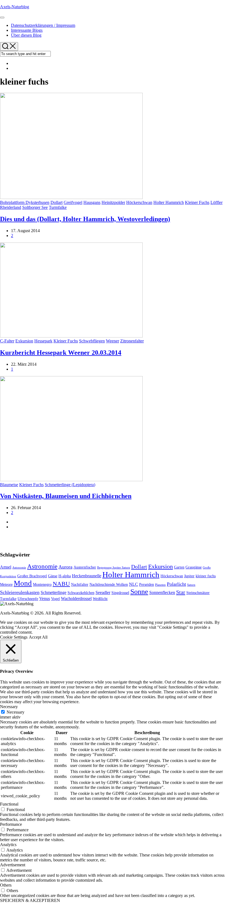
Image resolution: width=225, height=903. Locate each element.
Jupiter (189, 576)
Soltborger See (35, 207)
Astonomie (19, 567)
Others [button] (6, 885)
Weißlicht (100, 599)
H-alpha (64, 576)
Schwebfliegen (92, 341)
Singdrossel (120, 593)
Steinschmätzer (198, 593)
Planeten (160, 584)
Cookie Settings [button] (13, 637)
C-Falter (7, 341)
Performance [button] (11, 824)
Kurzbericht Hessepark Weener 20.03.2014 (60, 352)
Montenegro (42, 584)
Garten (179, 567)
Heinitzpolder (113, 202)
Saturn (191, 584)
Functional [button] (9, 804)
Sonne (139, 592)
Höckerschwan (139, 202)
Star (180, 592)
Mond (23, 583)
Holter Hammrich (168, 202)
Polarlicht (176, 584)
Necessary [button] (9, 706)
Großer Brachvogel (32, 576)
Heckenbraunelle (86, 575)
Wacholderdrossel (76, 598)
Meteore (6, 584)
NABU (61, 584)
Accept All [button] (38, 637)
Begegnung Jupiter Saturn (113, 567)
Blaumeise (9, 484)
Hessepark (43, 341)
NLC (133, 584)
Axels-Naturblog (14, 6)
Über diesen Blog (26, 35)
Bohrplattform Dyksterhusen (24, 202)
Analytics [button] (8, 844)
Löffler (216, 202)
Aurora (65, 567)
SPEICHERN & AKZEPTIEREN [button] (30, 900)
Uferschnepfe (28, 599)
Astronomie (42, 566)
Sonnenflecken (162, 592)
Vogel (55, 599)
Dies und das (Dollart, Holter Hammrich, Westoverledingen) (85, 219)
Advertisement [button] (12, 864)
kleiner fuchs (206, 576)
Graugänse (193, 567)
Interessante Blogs (27, 30)
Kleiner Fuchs (197, 202)
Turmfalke (58, 207)
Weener (112, 341)
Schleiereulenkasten (20, 592)
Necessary (15, 712)
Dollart (56, 202)
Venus (44, 598)
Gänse (52, 576)
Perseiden (146, 584)
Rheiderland (10, 207)
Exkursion (24, 341)
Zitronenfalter (132, 341)
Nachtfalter (79, 584)
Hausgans (91, 202)
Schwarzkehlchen (81, 593)
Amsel (5, 567)
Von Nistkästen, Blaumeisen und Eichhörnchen (65, 496)
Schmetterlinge (53, 592)
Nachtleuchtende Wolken (108, 584)
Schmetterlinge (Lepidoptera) (70, 484)
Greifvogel (73, 202)
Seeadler (102, 592)
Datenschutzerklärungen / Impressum (43, 25)
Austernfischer (85, 567)
